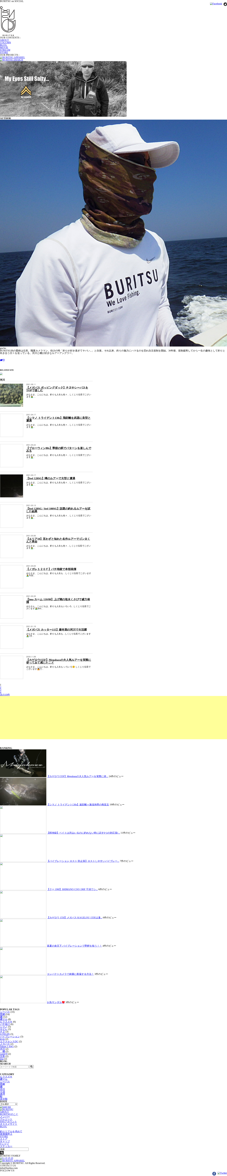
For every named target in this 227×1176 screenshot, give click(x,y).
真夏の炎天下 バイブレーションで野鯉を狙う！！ (74, 945)
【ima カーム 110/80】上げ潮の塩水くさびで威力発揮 (58, 601)
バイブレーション (10, 1036)
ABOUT (4, 40)
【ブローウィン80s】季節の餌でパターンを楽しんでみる (58, 449)
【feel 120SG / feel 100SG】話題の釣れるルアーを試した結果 (58, 510)
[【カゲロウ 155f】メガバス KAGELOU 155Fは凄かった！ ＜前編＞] (23, 917)
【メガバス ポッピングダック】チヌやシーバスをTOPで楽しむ (57, 389)
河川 (2, 1049)
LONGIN (5, 1034)
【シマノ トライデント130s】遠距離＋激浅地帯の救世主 (78, 804)
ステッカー (6, 1146)
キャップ (5, 1141)
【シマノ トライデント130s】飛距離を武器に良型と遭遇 (58, 419)
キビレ (3, 1029)
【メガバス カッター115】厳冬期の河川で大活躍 (56, 629)
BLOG (3, 45)
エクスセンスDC (9, 1041)
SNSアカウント (8, 1121)
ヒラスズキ (6, 1021)
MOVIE (4, 47)
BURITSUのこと (9, 1114)
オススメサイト (8, 1124)
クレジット (6, 1119)
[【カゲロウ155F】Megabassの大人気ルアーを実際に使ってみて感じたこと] (23, 776)
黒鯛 (2, 1014)
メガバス (5, 1044)
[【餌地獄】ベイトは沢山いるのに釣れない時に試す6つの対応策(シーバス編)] (23, 832)
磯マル (3, 1019)
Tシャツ (4, 1144)
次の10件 (5, 694)
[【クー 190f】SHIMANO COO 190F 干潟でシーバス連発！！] (23, 889)
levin (2, 1039)
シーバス (5, 1012)
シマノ (3, 1026)
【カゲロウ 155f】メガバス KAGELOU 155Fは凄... (74, 917)
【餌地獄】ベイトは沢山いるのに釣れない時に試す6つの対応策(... (83, 832)
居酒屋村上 (6, 1134)
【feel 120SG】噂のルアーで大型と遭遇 (50, 478)
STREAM (5, 50)
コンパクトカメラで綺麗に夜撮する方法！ (70, 974)
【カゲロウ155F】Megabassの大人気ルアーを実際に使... (77, 776)
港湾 (2, 1094)
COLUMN (5, 42)
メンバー (5, 1116)
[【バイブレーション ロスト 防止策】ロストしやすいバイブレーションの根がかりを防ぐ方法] (23, 861)
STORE (4, 52)
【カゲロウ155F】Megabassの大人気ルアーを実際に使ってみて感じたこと (58, 661)
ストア (3, 1139)
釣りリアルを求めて (11, 1131)
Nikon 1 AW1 (7, 1046)
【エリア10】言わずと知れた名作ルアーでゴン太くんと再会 (58, 540)
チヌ (2, 1031)
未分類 (3, 1099)
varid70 (3, 1054)
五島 (2, 1056)
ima (2, 1058)
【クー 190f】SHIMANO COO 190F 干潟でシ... (72, 889)
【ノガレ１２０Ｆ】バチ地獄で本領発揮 (51, 569)
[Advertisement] (92, 717)
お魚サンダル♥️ (56, 1002)
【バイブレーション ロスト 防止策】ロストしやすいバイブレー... (83, 861)
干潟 (2, 1091)
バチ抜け (5, 1024)
